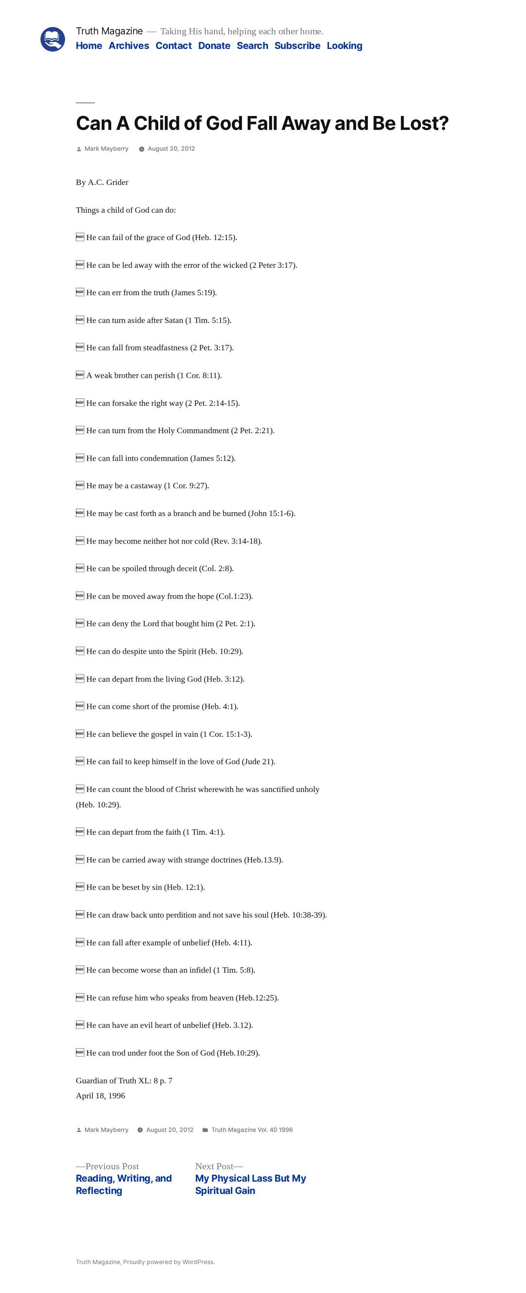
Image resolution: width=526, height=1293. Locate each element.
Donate (214, 45)
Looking (345, 45)
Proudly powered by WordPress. (169, 1262)
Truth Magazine (109, 31)
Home (89, 45)
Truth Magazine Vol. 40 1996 (252, 1129)
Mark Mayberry (107, 148)
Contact (174, 45)
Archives (129, 45)
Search (252, 45)
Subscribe (298, 45)
